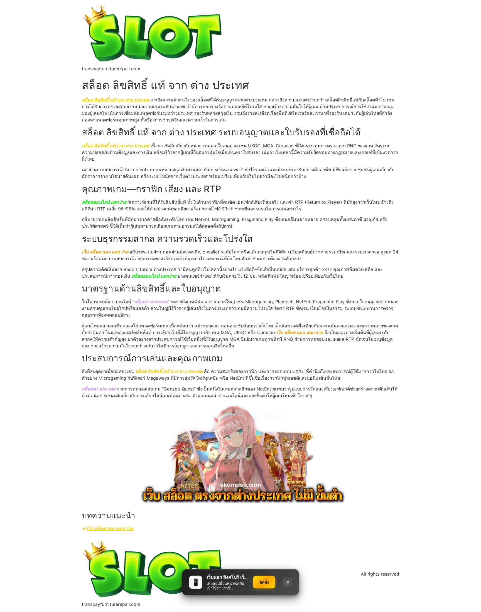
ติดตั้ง (264, 582)
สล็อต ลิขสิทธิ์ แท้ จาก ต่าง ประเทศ (115, 100)
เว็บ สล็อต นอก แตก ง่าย (110, 528)
